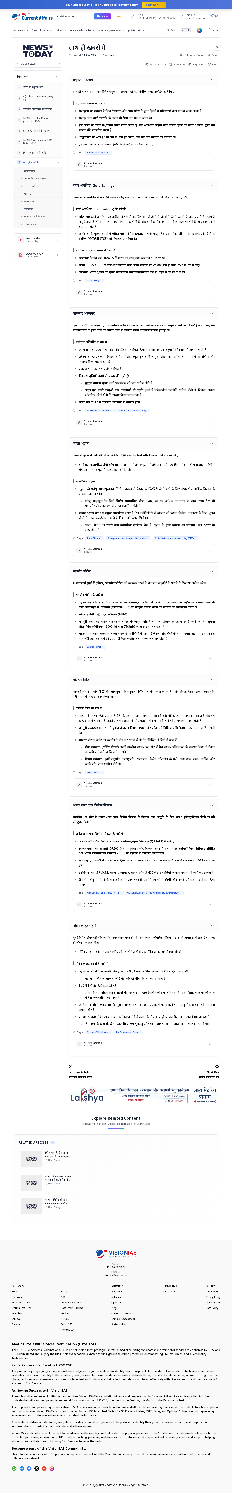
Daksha (16, 1324)
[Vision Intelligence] (199, 30)
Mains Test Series (21, 1302)
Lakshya (16, 1318)
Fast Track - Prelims (72, 1308)
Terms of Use (213, 1291)
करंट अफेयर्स (19, 30)
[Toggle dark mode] (119, 16)
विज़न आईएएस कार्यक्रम (109, 30)
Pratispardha (118, 1324)
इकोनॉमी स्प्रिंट (134, 30)
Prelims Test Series (22, 1308)
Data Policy (212, 1308)
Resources (117, 1291)
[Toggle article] (212, 80)
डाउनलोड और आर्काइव (81, 30)
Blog (114, 1308)
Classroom (17, 1297)
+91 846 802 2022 (147, 18)
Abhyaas (116, 1297)
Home (15, 1291)
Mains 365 (66, 1324)
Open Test (117, 1302)
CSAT (64, 1297)
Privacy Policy (213, 1297)
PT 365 (65, 1318)
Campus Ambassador (123, 1318)
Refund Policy (213, 1302)
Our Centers (170, 1291)
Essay (64, 1291)
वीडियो (60, 30)
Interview (17, 1313)
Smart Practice (41, 30)
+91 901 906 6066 (167, 18)
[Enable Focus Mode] (217, 47)
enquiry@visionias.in (116, 1275)
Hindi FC (65, 1313)
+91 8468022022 (116, 1267)
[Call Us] (133, 16)
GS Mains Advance (71, 1302)
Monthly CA (67, 1329)
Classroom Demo (121, 1313)
